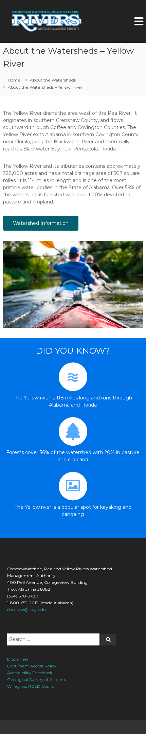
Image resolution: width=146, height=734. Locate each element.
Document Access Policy (31, 665)
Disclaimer (18, 659)
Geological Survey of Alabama (37, 679)
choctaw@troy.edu (26, 609)
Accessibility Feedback (29, 672)
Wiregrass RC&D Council (31, 686)
